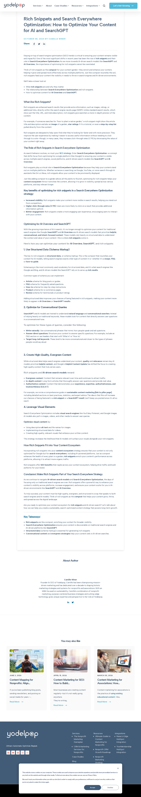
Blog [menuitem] (74, 761)
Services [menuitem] (37, 6)
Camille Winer (70, 579)
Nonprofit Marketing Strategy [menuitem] (99, 760)
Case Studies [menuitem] (60, 6)
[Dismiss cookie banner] (118, 768)
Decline (110, 787)
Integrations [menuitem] (92, 6)
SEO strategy (65, 153)
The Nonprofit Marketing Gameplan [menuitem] (80, 739)
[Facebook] (34, 44)
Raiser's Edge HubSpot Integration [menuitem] (122, 739)
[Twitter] (39, 44)
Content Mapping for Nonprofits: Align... (21, 681)
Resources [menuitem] (77, 6)
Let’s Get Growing (121, 6)
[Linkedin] (44, 44)
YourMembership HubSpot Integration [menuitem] (124, 749)
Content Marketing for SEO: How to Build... (69, 681)
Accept (92, 787)
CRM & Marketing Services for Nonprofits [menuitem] (81, 749)
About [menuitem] (49, 6)
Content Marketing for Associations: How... (109, 681)
